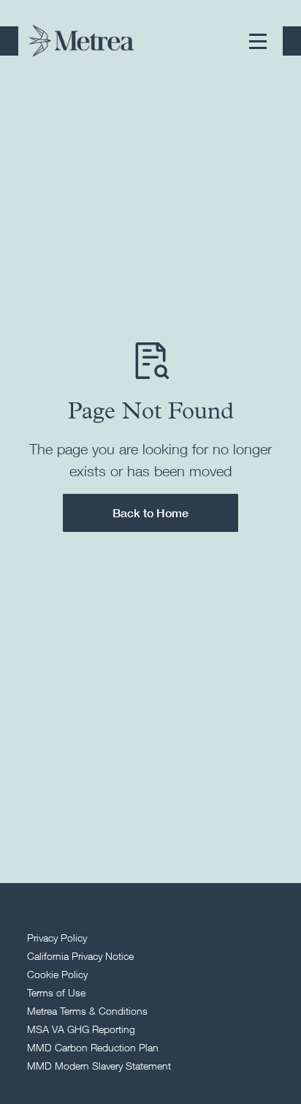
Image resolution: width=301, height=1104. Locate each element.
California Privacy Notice (80, 956)
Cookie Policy (57, 974)
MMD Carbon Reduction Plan (93, 1047)
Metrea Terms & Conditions (87, 1011)
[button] (258, 41)
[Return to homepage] (81, 40)
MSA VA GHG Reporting (81, 1029)
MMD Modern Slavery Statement (99, 1065)
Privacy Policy (57, 937)
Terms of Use (56, 992)
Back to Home (150, 513)
